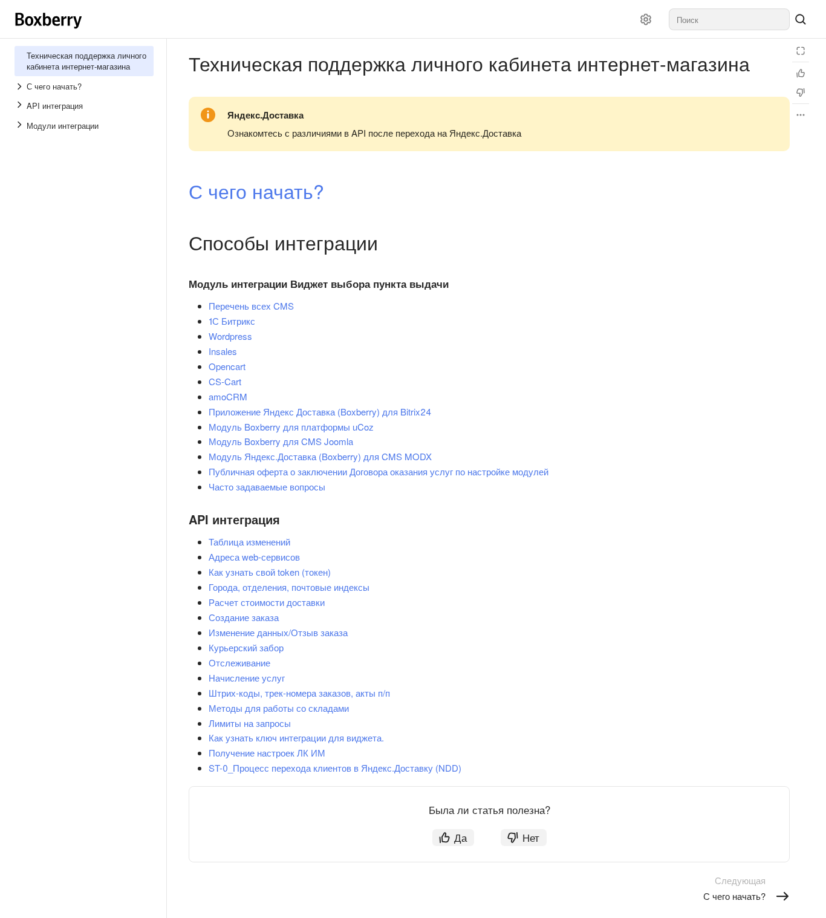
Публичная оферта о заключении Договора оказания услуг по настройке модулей (378, 471)
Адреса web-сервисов (254, 556)
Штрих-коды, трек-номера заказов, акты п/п (299, 692)
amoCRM (228, 396)
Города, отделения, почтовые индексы (289, 587)
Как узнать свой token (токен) (270, 571)
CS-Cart (225, 381)
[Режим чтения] (800, 50)
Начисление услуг (247, 677)
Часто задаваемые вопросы (267, 486)
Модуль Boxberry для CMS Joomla (281, 441)
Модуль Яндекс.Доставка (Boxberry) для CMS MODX (320, 456)
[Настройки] (646, 19)
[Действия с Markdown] (800, 114)
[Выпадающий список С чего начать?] (21, 86)
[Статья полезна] (800, 73)
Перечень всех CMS (251, 305)
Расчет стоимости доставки (267, 602)
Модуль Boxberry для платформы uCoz (291, 426)
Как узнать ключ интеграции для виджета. (296, 737)
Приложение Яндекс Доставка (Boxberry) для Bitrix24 (320, 411)
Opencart (227, 366)
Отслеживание (239, 662)
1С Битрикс (232, 320)
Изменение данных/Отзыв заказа (278, 632)
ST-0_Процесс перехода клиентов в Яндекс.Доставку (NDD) (335, 767)
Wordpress (230, 336)
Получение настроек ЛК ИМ (267, 752)
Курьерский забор (246, 647)
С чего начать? (256, 190)
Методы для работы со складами (279, 708)
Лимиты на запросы (250, 723)
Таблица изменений (249, 541)
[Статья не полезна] (800, 92)
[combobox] (729, 19)
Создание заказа (244, 617)
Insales (223, 351)
